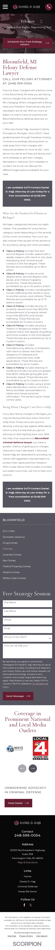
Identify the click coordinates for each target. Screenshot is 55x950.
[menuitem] (27, 531)
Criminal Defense (28, 886)
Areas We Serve (27, 891)
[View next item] (33, 768)
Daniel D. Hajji (27, 881)
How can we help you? (16, 645)
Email (7, 628)
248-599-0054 (27, 835)
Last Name (10, 611)
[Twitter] (30, 905)
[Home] (26, 6)
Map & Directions (27, 862)
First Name (10, 602)
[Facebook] (24, 905)
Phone (7, 620)
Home (27, 876)
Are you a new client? (15, 637)
